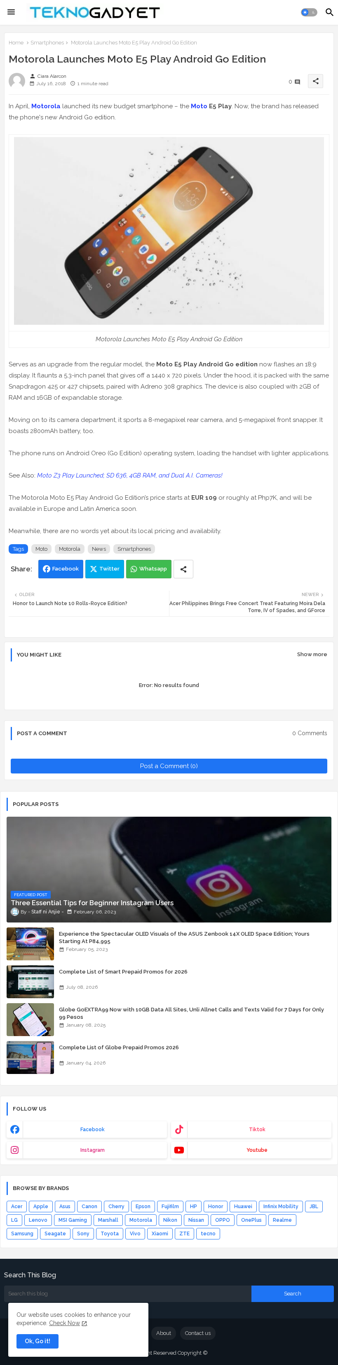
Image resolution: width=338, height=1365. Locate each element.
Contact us (198, 1333)
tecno (208, 1234)
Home (16, 43)
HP (193, 1206)
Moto (199, 106)
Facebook (65, 569)
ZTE (184, 1234)
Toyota (110, 1234)
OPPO (222, 1220)
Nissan (196, 1220)
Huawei (243, 1206)
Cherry (116, 1206)
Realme (282, 1220)
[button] (309, 12)
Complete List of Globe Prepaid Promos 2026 (119, 1047)
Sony (83, 1234)
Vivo (135, 1234)
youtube (257, 1150)
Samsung (22, 1234)
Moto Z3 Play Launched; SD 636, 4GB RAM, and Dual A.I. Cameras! (130, 475)
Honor (215, 1206)
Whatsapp (153, 569)
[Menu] (11, 12)
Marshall (108, 1220)
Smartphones (47, 43)
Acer (16, 1206)
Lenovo (38, 1220)
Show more (312, 654)
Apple (40, 1206)
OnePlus (251, 1220)
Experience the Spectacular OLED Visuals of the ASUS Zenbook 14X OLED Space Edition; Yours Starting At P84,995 (184, 937)
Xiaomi (160, 1234)
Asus (64, 1206)
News (99, 549)
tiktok (257, 1129)
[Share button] (183, 569)
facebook (92, 1129)
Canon (89, 1206)
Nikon (170, 1220)
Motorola (46, 106)
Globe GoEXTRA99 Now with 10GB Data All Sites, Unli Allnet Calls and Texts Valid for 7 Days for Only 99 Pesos (191, 1013)
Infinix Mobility (280, 1206)
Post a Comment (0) (169, 766)
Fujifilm (170, 1206)
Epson (143, 1206)
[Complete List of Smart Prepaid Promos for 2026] (30, 981)
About (163, 1333)
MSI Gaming (73, 1220)
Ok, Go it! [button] (37, 1341)
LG (14, 1220)
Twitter (109, 569)
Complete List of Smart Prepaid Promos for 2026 (123, 972)
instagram (92, 1150)
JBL (314, 1206)
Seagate (55, 1234)
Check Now (64, 1323)
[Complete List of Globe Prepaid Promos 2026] (30, 1057)
